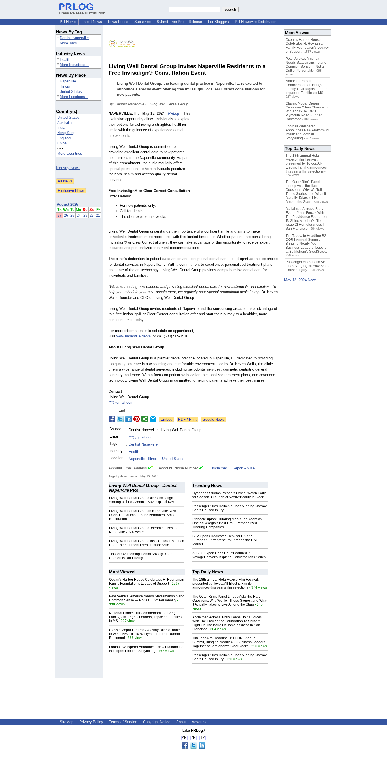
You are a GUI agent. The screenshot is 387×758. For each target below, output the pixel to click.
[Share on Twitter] (120, 419)
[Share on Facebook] (112, 419)
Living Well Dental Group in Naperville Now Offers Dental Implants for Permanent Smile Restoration (142, 515)
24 (79, 215)
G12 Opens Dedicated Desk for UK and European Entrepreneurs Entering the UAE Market (225, 540)
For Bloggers (218, 22)
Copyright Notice (156, 722)
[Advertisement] (236, 152)
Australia (64, 122)
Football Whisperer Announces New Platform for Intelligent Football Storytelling (146, 649)
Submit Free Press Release (179, 22)
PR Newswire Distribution (255, 22)
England (64, 138)
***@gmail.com (121, 402)
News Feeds (118, 22)
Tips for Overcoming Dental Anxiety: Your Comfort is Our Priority (140, 556)
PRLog (173, 113)
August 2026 (67, 204)
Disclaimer (218, 468)
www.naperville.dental (134, 336)
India (61, 127)
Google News (213, 419)
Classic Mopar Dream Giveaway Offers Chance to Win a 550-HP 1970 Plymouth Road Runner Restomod (145, 634)
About (181, 722)
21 (98, 215)
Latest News (92, 22)
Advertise (199, 722)
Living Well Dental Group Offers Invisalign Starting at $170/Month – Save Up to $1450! (142, 500)
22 (91, 215)
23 (85, 215)
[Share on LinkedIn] (128, 419)
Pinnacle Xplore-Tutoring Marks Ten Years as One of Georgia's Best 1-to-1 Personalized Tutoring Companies (227, 523)
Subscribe (142, 22)
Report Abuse (244, 468)
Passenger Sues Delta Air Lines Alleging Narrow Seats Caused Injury (307, 266)
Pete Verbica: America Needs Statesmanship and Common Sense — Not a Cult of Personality (146, 598)
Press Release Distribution (82, 13)
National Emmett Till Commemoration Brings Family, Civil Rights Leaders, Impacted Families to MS (145, 617)
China (62, 143)
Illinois (64, 86)
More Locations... (74, 97)
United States (70, 92)
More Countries (69, 153)
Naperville (68, 81)
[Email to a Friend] (153, 419)
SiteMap (66, 722)
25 (72, 215)
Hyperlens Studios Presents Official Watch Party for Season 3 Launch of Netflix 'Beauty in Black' (229, 495)
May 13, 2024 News (300, 280)
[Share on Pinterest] (136, 419)
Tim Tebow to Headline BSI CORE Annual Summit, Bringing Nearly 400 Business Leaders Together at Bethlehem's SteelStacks (228, 642)
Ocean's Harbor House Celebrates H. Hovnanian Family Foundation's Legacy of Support (146, 581)
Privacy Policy (91, 722)
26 (66, 215)
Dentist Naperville (74, 38)
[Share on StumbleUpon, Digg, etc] (144, 419)
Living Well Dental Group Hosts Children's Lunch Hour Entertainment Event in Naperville (146, 543)
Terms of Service (123, 722)
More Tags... (70, 43)
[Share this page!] (193, 747)
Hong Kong (66, 133)
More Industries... (74, 65)
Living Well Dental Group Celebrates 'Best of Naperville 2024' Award (143, 530)
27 (59, 215)
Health (65, 60)
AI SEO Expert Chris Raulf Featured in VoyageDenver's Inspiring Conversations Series (229, 555)
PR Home (68, 22)
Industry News (68, 168)
